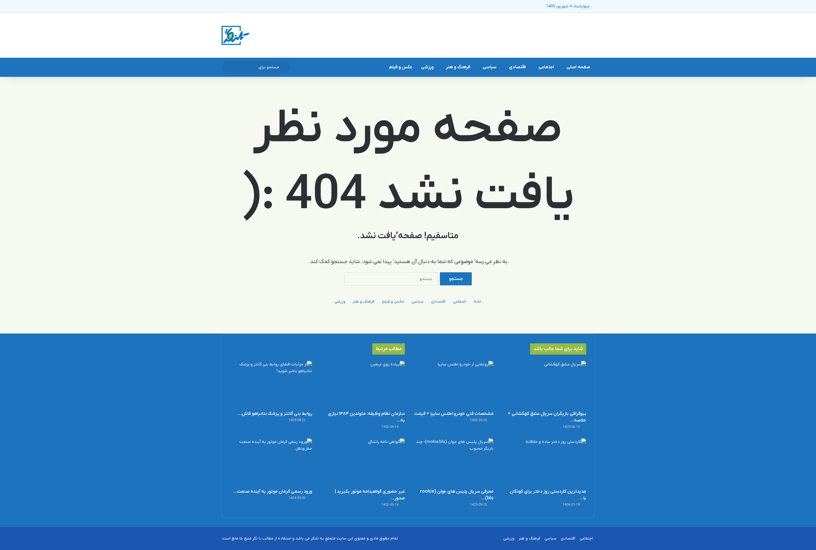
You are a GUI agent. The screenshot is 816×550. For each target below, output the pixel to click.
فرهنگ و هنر (458, 67)
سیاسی (490, 67)
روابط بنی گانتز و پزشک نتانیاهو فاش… (275, 414)
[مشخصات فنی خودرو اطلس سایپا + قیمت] (452, 384)
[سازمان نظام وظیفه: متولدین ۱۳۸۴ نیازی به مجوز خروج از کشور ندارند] (364, 384)
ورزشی (427, 67)
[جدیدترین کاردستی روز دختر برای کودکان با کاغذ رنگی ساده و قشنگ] (545, 461)
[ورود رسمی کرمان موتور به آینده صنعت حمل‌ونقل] (271, 461)
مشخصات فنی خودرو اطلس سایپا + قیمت (453, 414)
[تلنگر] (235, 35)
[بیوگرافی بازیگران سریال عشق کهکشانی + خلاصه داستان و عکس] (545, 384)
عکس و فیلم (400, 67)
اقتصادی (517, 67)
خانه (478, 301)
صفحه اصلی (578, 67)
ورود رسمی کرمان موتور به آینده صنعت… (272, 491)
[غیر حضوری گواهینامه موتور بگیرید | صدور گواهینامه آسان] (364, 461)
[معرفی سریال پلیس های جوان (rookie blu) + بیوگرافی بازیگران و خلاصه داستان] (452, 461)
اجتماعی (546, 67)
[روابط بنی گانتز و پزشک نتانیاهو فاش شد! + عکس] (271, 384)
